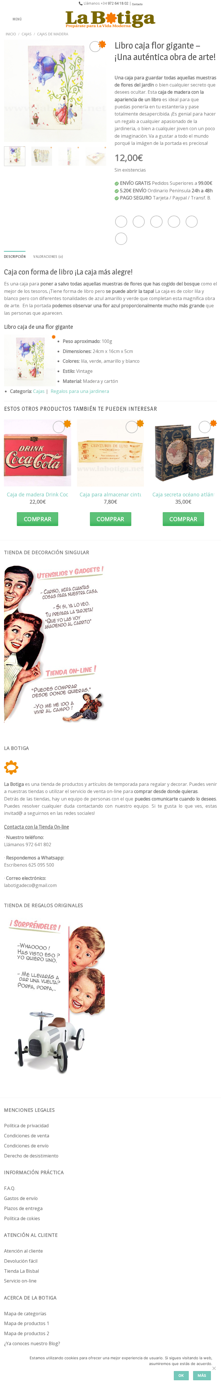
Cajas (27, 34)
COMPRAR (38, 519)
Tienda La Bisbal (21, 1271)
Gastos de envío (21, 1198)
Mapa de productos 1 (26, 1323)
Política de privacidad (26, 1125)
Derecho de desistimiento (31, 1156)
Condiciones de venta (26, 1135)
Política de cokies (22, 1218)
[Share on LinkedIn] (121, 239)
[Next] (97, 90)
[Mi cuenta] (204, 19)
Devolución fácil (20, 1261)
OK (181, 1375)
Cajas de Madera (52, 34)
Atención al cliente (23, 1251)
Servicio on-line (20, 1281)
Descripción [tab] (15, 256)
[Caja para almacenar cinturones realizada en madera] (110, 453)
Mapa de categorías (25, 1313)
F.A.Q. (9, 1188)
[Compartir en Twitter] (156, 222)
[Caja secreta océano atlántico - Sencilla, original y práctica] (183, 453)
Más (202, 1375)
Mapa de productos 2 (26, 1333)
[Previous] (13, 90)
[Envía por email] (174, 222)
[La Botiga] (110, 19)
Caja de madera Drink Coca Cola (45, 494)
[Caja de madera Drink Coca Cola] (37, 453)
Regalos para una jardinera (80, 391)
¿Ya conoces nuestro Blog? (32, 1343)
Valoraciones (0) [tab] (48, 256)
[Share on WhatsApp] (121, 222)
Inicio (11, 34)
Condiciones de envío (26, 1146)
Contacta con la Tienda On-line (36, 827)
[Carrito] (214, 19)
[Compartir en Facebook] (139, 222)
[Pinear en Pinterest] (192, 222)
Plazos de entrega (23, 1208)
